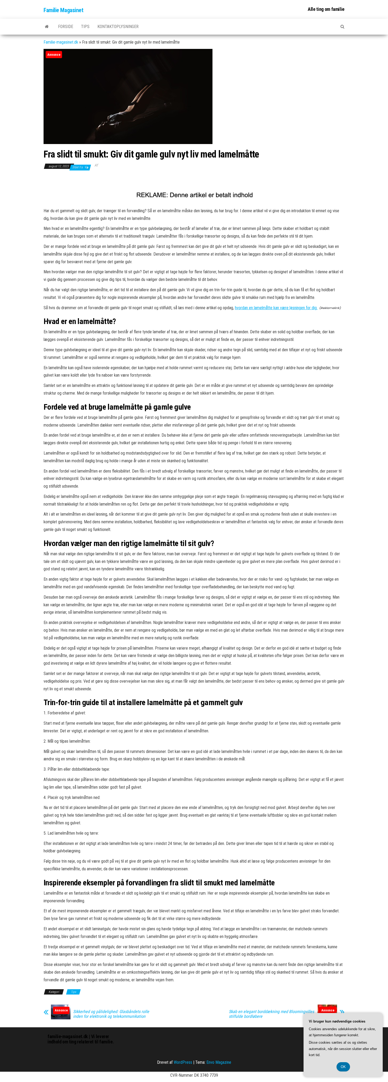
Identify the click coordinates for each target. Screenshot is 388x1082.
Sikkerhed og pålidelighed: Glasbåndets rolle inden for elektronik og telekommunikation (111, 1014)
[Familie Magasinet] (47, 27)
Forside (65, 26)
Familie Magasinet (63, 10)
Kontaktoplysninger (118, 26)
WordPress (183, 1062)
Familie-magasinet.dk (61, 42)
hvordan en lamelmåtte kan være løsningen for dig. (276, 307)
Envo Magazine (218, 1062)
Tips (85, 26)
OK (343, 1067)
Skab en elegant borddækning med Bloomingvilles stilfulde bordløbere (271, 1014)
